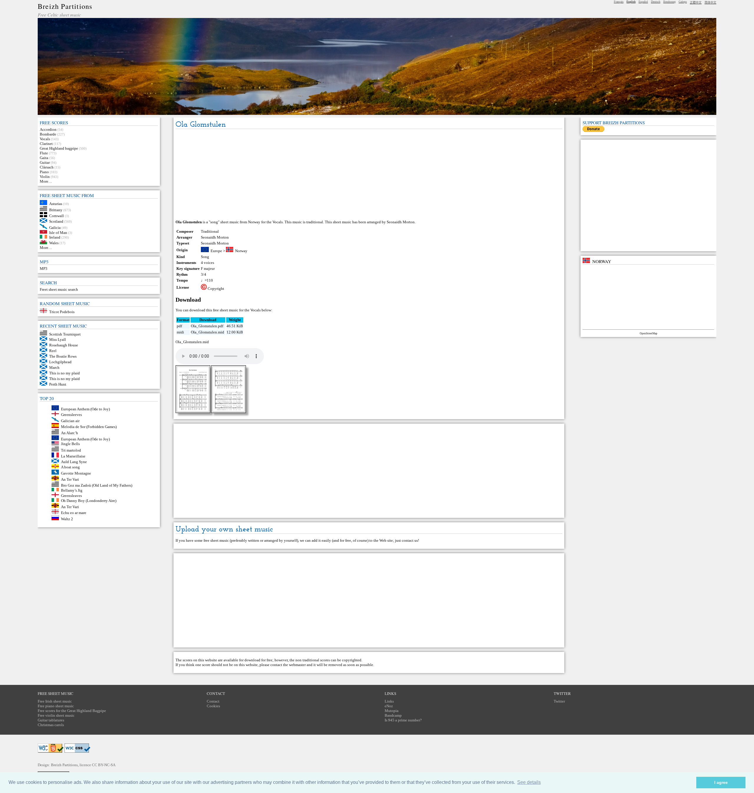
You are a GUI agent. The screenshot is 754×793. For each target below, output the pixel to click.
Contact (213, 701)
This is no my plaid (64, 373)
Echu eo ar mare (73, 513)
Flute (44, 153)
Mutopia (392, 710)
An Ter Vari (70, 479)
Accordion (48, 129)
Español (643, 1)
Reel (53, 350)
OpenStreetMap (648, 333)
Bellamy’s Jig (71, 490)
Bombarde (48, 134)
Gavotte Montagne (76, 473)
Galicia (55, 227)
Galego (683, 1)
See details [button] (529, 782)
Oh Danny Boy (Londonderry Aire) (88, 500)
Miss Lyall (57, 339)
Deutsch (655, 1)
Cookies (213, 706)
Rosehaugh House (63, 345)
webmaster (297, 665)
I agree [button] (721, 782)
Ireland (54, 237)
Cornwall (56, 216)
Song (205, 257)
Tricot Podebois (62, 312)
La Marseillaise (73, 456)
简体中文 (710, 2)
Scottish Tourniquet (65, 334)
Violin (45, 176)
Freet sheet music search (59, 289)
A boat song (70, 467)
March (54, 367)
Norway (241, 251)
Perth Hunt (57, 384)
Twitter (559, 701)
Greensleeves (71, 414)
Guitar (45, 162)
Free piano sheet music (56, 706)
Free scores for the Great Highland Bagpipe (72, 710)
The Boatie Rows (63, 356)
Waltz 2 (67, 519)
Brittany (55, 209)
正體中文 (696, 2)
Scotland (56, 221)
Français (619, 1)
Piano (44, 172)
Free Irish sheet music (55, 701)
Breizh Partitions (65, 6)
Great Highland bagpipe (59, 148)
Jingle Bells (70, 444)
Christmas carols (51, 725)
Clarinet (46, 143)
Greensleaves (71, 495)
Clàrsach (47, 167)
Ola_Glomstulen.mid (207, 332)
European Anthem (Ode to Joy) (85, 409)
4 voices (207, 262)
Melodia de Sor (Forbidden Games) (89, 426)
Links (389, 701)
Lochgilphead (60, 362)
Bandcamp (393, 715)
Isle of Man (58, 232)
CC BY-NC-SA (103, 765)
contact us (410, 540)
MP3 (43, 268)
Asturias (55, 203)
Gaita (44, 158)
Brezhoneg (669, 1)
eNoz (389, 706)
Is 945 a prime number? (403, 720)
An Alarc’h (69, 433)
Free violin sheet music (56, 715)
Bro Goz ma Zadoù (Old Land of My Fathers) (96, 485)
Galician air (70, 420)
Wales (54, 243)
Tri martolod (71, 450)
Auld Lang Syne (74, 462)
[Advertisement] (368, 174)
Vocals (45, 139)
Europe (216, 251)
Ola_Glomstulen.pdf (207, 326)
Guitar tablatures (51, 720)
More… (46, 181)
